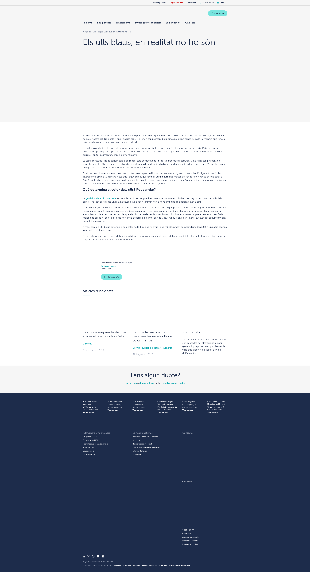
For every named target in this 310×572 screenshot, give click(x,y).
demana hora (146, 383)
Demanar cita (113, 277)
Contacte (186, 534)
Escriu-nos (131, 383)
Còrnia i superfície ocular (146, 347)
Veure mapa (88, 412)
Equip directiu (89, 454)
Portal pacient (159, 3)
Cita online (219, 13)
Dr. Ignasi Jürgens (108, 266)
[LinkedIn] (84, 557)
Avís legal (117, 565)
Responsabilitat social (142, 444)
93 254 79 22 (208, 3)
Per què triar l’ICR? (91, 440)
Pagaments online (190, 544)
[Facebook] (98, 557)
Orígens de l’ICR (90, 437)
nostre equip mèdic (174, 383)
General (87, 343)
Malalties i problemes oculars (145, 437)
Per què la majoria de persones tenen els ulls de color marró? (152, 336)
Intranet (136, 565)
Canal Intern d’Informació (179, 565)
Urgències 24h (176, 3)
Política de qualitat (149, 565)
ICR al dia (190, 22)
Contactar (191, 3)
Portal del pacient (190, 541)
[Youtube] (103, 557)
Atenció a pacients (190, 537)
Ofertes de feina (139, 451)
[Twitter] (88, 557)
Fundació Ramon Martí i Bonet (146, 447)
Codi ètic (163, 565)
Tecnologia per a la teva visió (95, 444)
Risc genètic (191, 332)
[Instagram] (93, 557)
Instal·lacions (88, 447)
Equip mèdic (104, 22)
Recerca (136, 440)
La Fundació (173, 22)
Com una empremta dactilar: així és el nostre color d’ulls (105, 334)
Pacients (87, 22)
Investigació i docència (148, 22)
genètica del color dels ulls (101, 198)
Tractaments (123, 22)
